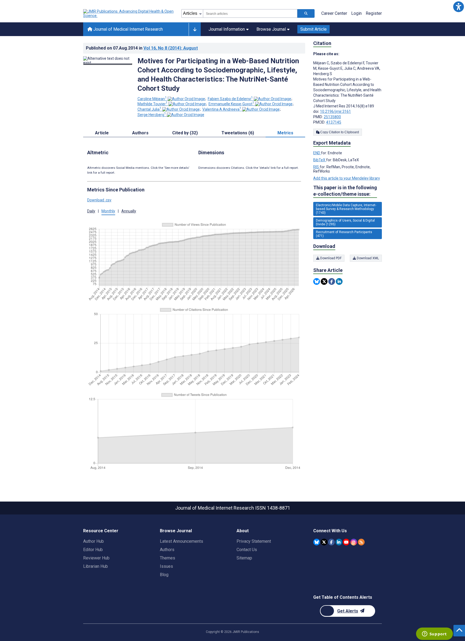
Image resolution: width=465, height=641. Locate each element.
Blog (164, 574)
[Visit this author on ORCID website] (186, 99)
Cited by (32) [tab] (185, 132)
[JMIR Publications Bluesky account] (316, 542)
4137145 (333, 122)
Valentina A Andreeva (221, 109)
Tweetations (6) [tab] (237, 132)
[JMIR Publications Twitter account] (324, 542)
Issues (166, 566)
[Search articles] (306, 13)
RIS (316, 167)
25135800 (332, 117)
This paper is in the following (345, 191)
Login (356, 13)
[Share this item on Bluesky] (316, 281)
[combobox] (250, 13)
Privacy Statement (254, 541)
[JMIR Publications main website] (129, 13)
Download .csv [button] (99, 200)
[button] (458, 7)
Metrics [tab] (285, 132)
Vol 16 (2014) (170, 48)
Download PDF (330, 258)
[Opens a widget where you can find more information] (434, 634)
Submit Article (313, 29)
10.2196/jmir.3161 (335, 111)
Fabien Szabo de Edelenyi (230, 99)
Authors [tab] (140, 132)
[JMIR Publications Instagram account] (353, 542)
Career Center (334, 13)
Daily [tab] (91, 211)
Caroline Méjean (152, 99)
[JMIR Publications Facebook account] (331, 542)
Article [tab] (102, 132)
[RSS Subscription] (361, 542)
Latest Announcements (181, 541)
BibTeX (319, 160)
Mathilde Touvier (153, 104)
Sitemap (244, 558)
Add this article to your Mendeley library (346, 178)
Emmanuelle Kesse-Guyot (231, 104)
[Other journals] (195, 29)
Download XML (367, 258)
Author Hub (93, 541)
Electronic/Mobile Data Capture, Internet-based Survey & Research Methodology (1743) (346, 209)
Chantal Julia (149, 109)
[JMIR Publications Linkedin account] (339, 542)
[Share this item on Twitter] (324, 281)
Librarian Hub (95, 566)
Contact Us (247, 549)
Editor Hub (93, 549)
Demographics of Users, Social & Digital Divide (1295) (345, 222)
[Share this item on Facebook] (331, 281)
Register (374, 13)
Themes (167, 558)
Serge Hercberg (152, 115)
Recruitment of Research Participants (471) (344, 234)
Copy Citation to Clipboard (339, 132)
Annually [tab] (128, 211)
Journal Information (227, 29)
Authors (167, 549)
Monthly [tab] (108, 211)
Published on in (142, 48)
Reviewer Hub (96, 558)
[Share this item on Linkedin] (339, 281)
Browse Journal (271, 29)
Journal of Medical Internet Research (127, 29)
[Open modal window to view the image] (107, 64)
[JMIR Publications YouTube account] (346, 542)
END (317, 153)
